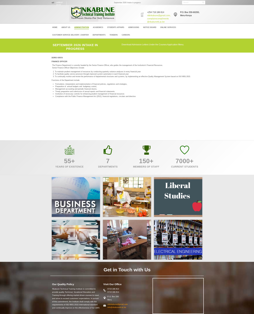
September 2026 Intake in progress (122, 3)
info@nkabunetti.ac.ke (116, 307)
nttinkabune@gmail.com (117, 304)
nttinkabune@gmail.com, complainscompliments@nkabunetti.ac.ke (158, 18)
